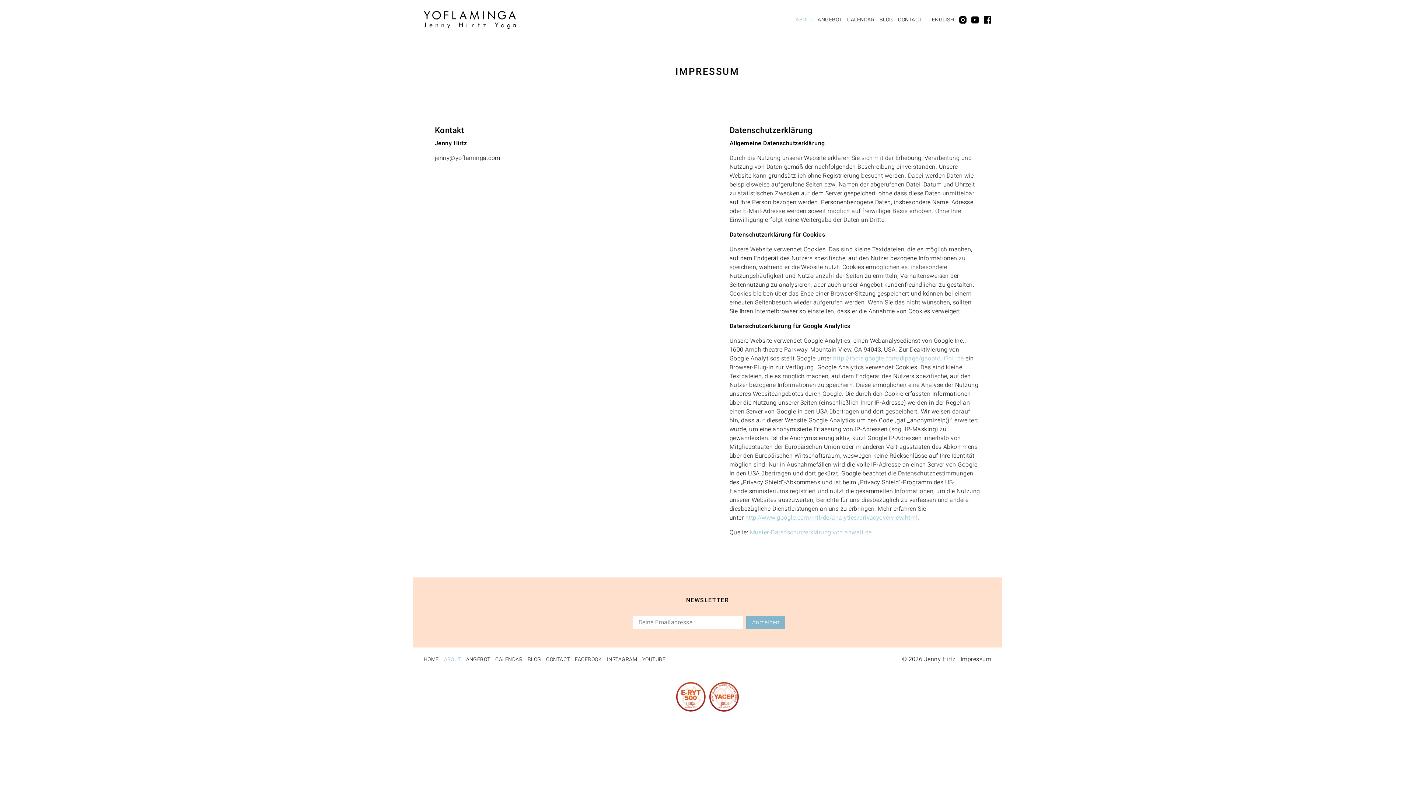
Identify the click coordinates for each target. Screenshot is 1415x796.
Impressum (976, 659)
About (804, 19)
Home (431, 659)
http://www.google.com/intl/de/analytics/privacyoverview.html (831, 517)
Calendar (860, 19)
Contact (910, 19)
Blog (886, 19)
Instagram (622, 659)
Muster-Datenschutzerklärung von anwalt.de (811, 532)
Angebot (830, 19)
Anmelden (766, 622)
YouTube (653, 659)
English (943, 19)
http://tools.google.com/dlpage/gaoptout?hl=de (898, 358)
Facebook (588, 659)
